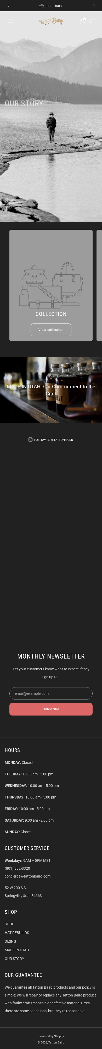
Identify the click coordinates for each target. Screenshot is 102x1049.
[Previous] (8, 6)
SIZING (10, 941)
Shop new (57, 130)
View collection (51, 330)
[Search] (91, 21)
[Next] (94, 6)
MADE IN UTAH (17, 950)
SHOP (9, 924)
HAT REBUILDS (17, 933)
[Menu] (10, 21)
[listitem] (51, 5)
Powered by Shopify (51, 1036)
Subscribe (51, 709)
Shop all (20, 130)
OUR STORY (14, 959)
